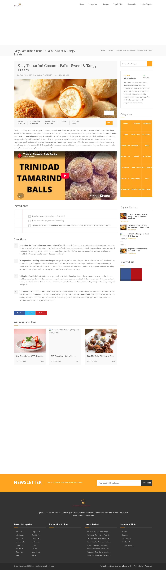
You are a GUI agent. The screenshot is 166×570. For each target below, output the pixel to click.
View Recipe (124, 221)
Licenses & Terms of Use (123, 566)
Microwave (20, 535)
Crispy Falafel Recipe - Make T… (98, 545)
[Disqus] (65, 400)
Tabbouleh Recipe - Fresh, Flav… (98, 549)
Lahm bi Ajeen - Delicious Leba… (98, 539)
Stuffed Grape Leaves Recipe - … (98, 532)
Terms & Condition (107, 566)
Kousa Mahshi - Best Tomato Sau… (99, 542)
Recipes (106, 4)
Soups (125, 124)
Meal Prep (147, 157)
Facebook (20, 313)
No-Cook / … (20, 532)
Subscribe (147, 483)
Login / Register (146, 4)
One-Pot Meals (126, 178)
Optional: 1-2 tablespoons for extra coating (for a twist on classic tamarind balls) (71, 226)
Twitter (31, 313)
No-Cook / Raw (22, 75)
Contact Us (132, 4)
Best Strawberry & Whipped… (29, 356)
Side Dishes (136, 168)
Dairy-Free (20, 545)
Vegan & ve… (36, 532)
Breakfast (19, 549)
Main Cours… (36, 552)
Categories (92, 4)
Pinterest (42, 313)
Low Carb (136, 124)
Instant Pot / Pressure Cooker (126, 157)
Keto (147, 146)
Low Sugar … (36, 539)
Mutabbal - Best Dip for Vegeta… (98, 552)
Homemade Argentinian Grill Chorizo (138, 235)
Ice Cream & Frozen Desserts (147, 135)
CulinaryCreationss (47, 566)
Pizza (126, 135)
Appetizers (125, 146)
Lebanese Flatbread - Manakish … (99, 556)
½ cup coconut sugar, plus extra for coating (48, 221)
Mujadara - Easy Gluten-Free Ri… (98, 535)
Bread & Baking (147, 189)
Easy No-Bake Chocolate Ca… (100, 356)
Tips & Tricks (118, 4)
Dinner (136, 157)
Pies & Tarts (147, 168)
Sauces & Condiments (136, 146)
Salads (18, 556)
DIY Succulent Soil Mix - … (63, 356)
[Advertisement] (83, 27)
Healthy (125, 168)
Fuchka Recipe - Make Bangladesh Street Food (138, 226)
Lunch (34, 545)
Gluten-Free (136, 189)
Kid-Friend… (20, 539)
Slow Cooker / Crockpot (136, 135)
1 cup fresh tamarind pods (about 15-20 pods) (48, 216)
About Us (148, 566)
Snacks (34, 549)
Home (81, 4)
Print (109, 123)
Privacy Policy (139, 566)
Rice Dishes (147, 124)
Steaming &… (20, 542)
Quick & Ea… (36, 535)
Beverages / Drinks (126, 189)
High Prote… (36, 542)
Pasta (34, 556)
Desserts (19, 552)
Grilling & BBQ (136, 178)
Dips (147, 178)
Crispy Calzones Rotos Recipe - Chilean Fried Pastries (137, 216)
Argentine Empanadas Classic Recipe (137, 249)
